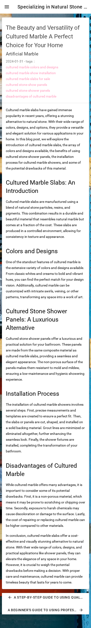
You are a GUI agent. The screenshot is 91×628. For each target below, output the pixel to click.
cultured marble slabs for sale (28, 79)
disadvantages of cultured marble (31, 96)
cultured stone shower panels (28, 90)
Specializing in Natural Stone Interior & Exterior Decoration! (52, 7)
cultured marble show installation (31, 73)
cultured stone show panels (26, 85)
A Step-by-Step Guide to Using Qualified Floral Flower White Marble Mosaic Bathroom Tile (47, 597)
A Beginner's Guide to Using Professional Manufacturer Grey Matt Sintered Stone (47, 610)
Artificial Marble (22, 54)
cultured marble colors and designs (32, 67)
